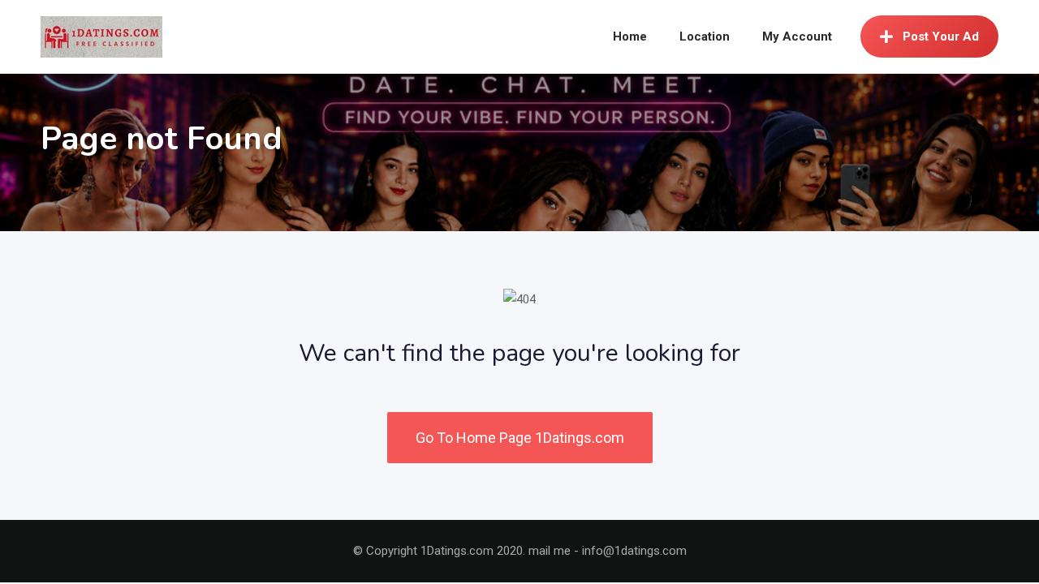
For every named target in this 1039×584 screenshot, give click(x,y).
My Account (797, 36)
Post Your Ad (941, 36)
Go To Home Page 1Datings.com (520, 437)
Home (630, 36)
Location (704, 36)
